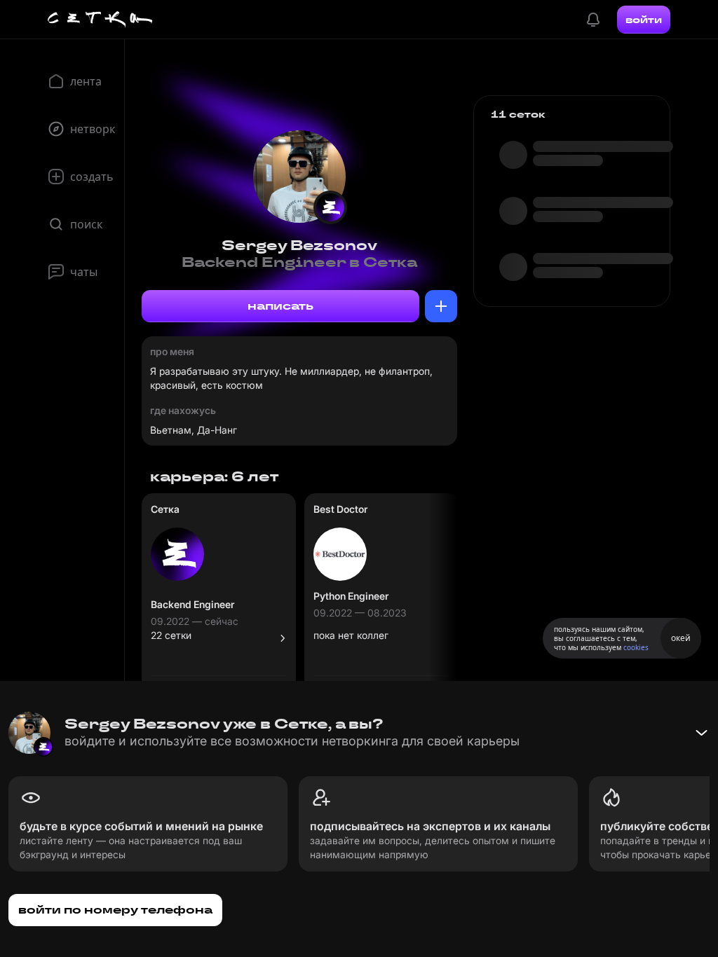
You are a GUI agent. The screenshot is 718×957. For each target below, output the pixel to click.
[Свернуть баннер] (701, 732)
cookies (636, 647)
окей (681, 638)
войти (643, 20)
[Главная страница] (100, 19)
